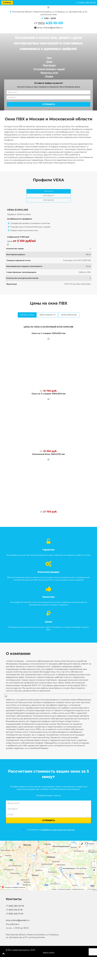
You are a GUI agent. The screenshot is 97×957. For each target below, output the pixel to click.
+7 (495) (85, 2)
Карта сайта (48, 953)
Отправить (48, 104)
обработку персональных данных (58, 830)
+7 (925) (48, 23)
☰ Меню (7, 2)
